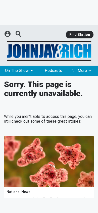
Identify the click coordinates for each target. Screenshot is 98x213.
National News (18, 192)
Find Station (79, 35)
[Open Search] (19, 34)
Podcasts (53, 70)
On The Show (17, 70)
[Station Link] (49, 51)
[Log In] (8, 34)
